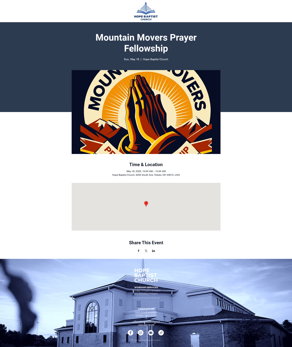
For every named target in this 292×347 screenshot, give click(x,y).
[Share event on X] (146, 251)
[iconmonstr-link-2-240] (161, 332)
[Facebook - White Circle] (130, 332)
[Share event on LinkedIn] (153, 251)
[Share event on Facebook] (138, 251)
